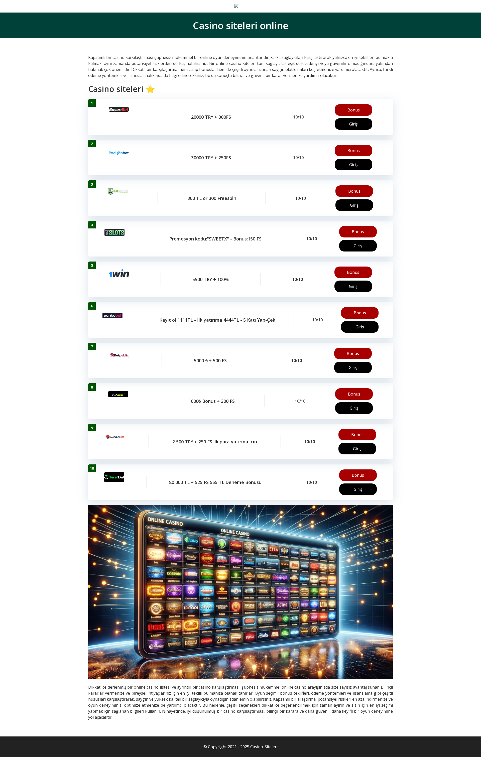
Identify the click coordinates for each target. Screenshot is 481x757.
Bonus (353, 110)
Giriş (353, 124)
